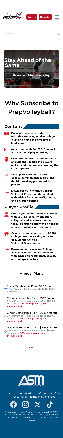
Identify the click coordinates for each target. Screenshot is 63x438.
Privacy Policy (19, 396)
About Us (8, 393)
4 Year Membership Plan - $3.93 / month (32, 331)
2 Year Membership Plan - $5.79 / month (32, 302)
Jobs (57, 393)
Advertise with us (26, 393)
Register (45, 17)
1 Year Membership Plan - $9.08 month (31, 289)
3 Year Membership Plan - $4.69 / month (32, 316)
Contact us (45, 393)
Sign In (32, 17)
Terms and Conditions (42, 396)
